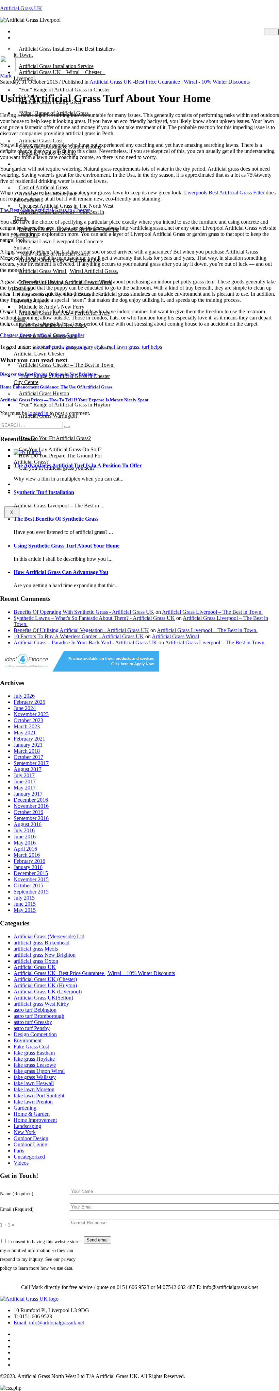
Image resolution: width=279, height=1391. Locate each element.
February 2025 (29, 702)
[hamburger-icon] (271, 32)
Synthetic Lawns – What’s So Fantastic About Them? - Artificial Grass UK (94, 618)
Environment (28, 1040)
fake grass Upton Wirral (39, 1071)
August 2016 (28, 824)
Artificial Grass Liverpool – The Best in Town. (59, 215)
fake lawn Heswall (34, 1083)
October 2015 (28, 885)
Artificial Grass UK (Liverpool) (48, 991)
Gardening (25, 1108)
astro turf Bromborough (39, 1016)
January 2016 (28, 867)
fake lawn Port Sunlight (39, 1095)
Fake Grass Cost (31, 1046)
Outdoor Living (30, 1144)
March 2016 (27, 855)
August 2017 (28, 769)
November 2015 (31, 879)
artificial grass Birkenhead (41, 942)
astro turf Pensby (32, 1028)
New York (25, 1132)
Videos (21, 1163)
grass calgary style (84, 347)
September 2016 (31, 818)
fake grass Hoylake (34, 1059)
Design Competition (35, 1034)
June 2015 (25, 904)
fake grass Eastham (34, 1053)
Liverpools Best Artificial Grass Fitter (224, 192)
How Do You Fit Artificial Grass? (55, 438)
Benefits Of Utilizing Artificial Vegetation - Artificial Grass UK (81, 630)
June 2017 (25, 781)
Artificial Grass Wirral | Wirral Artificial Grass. (68, 271)
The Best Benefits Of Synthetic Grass (56, 519)
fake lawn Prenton (33, 1102)
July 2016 (24, 830)
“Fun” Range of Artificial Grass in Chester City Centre (62, 379)
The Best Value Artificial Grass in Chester (45, 210)
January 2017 (28, 794)
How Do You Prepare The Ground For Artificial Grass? (58, 459)
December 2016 (31, 800)
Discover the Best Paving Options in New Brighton (48, 374)
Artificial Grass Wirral (175, 636)
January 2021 (28, 745)
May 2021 (25, 732)
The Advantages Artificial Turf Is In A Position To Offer (78, 465)
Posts (24, 37)
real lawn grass (123, 347)
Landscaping (27, 1126)
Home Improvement (35, 1120)
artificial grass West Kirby (41, 1004)
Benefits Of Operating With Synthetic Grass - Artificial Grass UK (84, 612)
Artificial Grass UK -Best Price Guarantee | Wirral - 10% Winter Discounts (169, 82)
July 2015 (24, 898)
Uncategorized (29, 1157)
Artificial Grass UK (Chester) (45, 979)
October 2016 (28, 812)
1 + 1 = (7, 1225)
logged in (39, 413)
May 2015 (25, 910)
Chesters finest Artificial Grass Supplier (42, 335)
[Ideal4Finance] (79, 670)
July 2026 (24, 696)
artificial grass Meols (36, 949)
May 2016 (25, 843)
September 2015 (31, 891)
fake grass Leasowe (35, 1065)
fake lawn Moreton (34, 1089)
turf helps (152, 347)
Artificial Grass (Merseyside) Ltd (49, 936)
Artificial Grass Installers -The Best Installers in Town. (64, 52)
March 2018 (27, 751)
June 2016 (25, 836)
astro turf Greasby (33, 1022)
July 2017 (24, 775)
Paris (19, 1150)
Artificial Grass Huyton (44, 393)
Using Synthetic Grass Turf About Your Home (66, 546)
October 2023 (28, 720)
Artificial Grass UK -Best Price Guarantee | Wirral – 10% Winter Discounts (94, 973)
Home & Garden (32, 1114)
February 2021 (29, 739)
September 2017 (31, 763)
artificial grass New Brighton (45, 955)
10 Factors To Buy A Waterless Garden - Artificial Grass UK (79, 636)
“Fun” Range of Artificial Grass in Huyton (64, 404)
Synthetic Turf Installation (44, 492)
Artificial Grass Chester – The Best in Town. (67, 365)
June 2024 (25, 708)
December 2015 (31, 873)
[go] (67, 427)
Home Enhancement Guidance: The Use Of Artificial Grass (56, 386)
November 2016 (31, 806)
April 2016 (25, 849)
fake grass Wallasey (35, 1077)
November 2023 (31, 714)
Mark (6, 76)
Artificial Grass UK (21, 8)
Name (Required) (16, 1193)
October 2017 (28, 757)
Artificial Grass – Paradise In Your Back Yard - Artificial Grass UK (85, 642)
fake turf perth (47, 347)
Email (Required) (17, 1209)
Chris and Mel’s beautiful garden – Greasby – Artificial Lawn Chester (65, 351)
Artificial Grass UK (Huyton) (45, 985)
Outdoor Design (31, 1138)
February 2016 (29, 861)
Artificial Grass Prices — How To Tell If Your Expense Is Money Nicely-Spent (74, 399)
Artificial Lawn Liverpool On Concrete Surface (58, 244)
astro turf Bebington (35, 1010)
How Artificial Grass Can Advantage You (61, 572)
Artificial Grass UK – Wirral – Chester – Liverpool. (59, 75)
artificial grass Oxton (36, 961)
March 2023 (27, 726)
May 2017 (25, 787)
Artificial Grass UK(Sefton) (43, 998)
